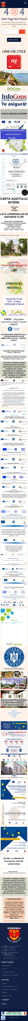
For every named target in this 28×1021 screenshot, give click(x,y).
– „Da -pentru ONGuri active (14, 713)
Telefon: (9, 950)
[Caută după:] (11, 32)
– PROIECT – (14, 711)
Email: (10, 952)
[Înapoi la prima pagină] (3, 1018)
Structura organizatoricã (8, 986)
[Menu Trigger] (25, 3)
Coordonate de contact (8, 972)
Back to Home (13, 39)
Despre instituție (6, 965)
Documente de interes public (9, 989)
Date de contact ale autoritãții (10, 975)
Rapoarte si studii (6, 995)
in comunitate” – (14, 715)
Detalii (14, 716)
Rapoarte (4, 983)
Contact (4, 968)
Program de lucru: (8, 954)
